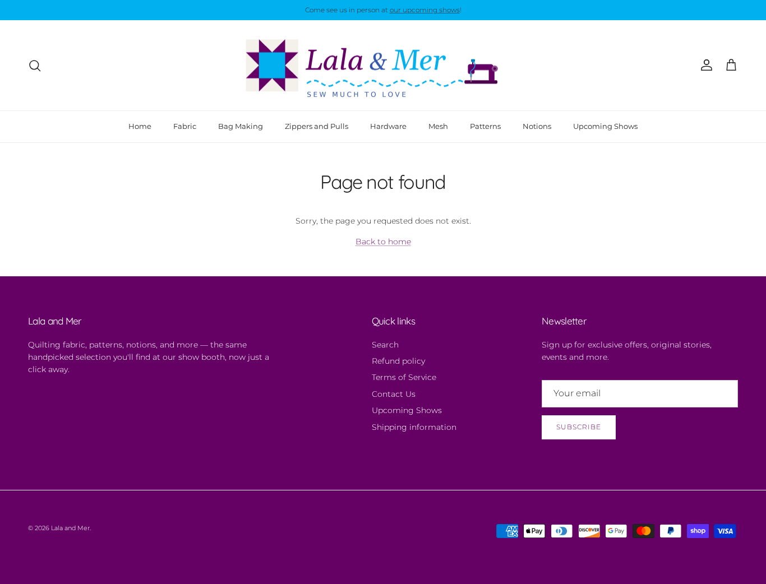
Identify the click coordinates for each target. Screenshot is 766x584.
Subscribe (578, 427)
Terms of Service (404, 377)
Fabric (184, 126)
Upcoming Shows (605, 126)
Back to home (383, 242)
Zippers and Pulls (316, 126)
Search (385, 345)
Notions (537, 126)
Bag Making (240, 126)
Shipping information (414, 427)
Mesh (438, 126)
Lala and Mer (70, 528)
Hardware (388, 126)
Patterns (485, 126)
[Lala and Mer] (383, 65)
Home (139, 126)
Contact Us (394, 394)
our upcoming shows (425, 10)
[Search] (34, 65)
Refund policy (398, 361)
